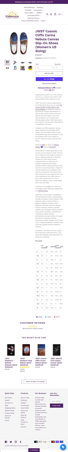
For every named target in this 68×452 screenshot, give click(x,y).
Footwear (52, 147)
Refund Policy (9, 410)
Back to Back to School (35, 381)
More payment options (49, 83)
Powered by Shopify (22, 445)
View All (23, 427)
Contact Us (9, 403)
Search (7, 400)
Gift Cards (8, 398)
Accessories (25, 405)
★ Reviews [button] (34, 450)
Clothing (24, 400)
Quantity (58, 64)
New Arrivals (25, 398)
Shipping (38, 58)
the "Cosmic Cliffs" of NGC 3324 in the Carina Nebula (48, 107)
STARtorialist (13, 445)
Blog (6, 405)
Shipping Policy (10, 408)
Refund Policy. (43, 191)
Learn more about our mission (40, 427)
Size (37, 64)
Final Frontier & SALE (24, 422)
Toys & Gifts (25, 408)
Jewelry (23, 403)
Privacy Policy (9, 413)
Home (7, 420)
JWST (43, 145)
